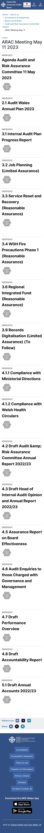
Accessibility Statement (22, 756)
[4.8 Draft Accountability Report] (7, 668)
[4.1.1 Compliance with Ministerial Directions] (7, 387)
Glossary (22, 782)
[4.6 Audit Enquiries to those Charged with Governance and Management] (7, 595)
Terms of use (22, 763)
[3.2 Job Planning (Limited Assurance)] (7, 179)
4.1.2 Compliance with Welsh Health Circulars (22, 410)
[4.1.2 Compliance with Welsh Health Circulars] (7, 424)
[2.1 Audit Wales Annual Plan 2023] (7, 117)
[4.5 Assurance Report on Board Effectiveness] (7, 552)
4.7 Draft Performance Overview (14, 623)
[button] (17, 721)
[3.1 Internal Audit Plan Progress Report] (7, 148)
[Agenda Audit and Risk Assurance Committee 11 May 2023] (7, 86)
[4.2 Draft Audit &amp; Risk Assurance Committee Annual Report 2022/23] (7, 472)
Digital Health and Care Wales (24, 825)
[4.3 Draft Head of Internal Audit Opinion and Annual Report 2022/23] (7, 515)
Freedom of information (22, 769)
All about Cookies (20, 789)
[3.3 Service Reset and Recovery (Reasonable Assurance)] (7, 222)
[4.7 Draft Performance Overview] (7, 637)
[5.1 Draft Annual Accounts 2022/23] (7, 699)
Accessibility (22, 750)
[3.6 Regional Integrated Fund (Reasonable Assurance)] (7, 313)
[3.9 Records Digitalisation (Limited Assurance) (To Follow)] (7, 356)
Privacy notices (22, 776)
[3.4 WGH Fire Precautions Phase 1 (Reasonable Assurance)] (7, 270)
